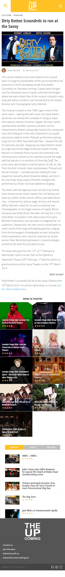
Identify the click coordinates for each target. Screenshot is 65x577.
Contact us (8, 545)
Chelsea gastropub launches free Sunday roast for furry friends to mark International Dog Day (38, 485)
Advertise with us (11, 553)
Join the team (9, 549)
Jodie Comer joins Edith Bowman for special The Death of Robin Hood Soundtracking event (40, 472)
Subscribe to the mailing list (16, 557)
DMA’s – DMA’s (29, 456)
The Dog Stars (29, 497)
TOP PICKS (51, 447)
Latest (33, 447)
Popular (14, 447)
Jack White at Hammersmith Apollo (39, 510)
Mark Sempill (14, 70)
